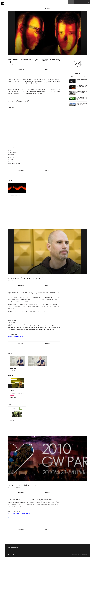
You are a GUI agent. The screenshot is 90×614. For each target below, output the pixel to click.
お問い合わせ (71, 548)
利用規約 (55, 548)
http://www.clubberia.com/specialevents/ (19, 513)
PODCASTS (55, 2)
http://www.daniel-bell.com (15, 336)
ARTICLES (32, 2)
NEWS (9, 2)
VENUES (24, 2)
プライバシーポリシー (63, 548)
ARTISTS (64, 2)
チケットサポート (84, 548)
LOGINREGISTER (80, 2)
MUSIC (40, 2)
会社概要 (77, 548)
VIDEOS (48, 2)
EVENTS (17, 2)
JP (70, 2)
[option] (72, 76)
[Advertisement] (47, 214)
